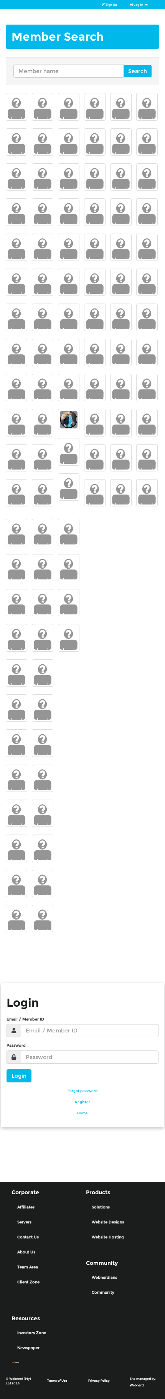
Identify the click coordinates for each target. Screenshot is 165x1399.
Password (16, 1045)
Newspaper (28, 1347)
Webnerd (137, 1385)
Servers (24, 1222)
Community (103, 1292)
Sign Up (111, 5)
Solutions (101, 1207)
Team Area (27, 1267)
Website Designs (108, 1222)
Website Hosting (108, 1237)
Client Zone (28, 1282)
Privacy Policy (99, 1380)
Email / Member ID (25, 1019)
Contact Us (28, 1237)
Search (137, 71)
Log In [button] (138, 5)
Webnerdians (104, 1277)
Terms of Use (57, 1380)
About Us (26, 1252)
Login (19, 1075)
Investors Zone (31, 1332)
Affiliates (26, 1207)
